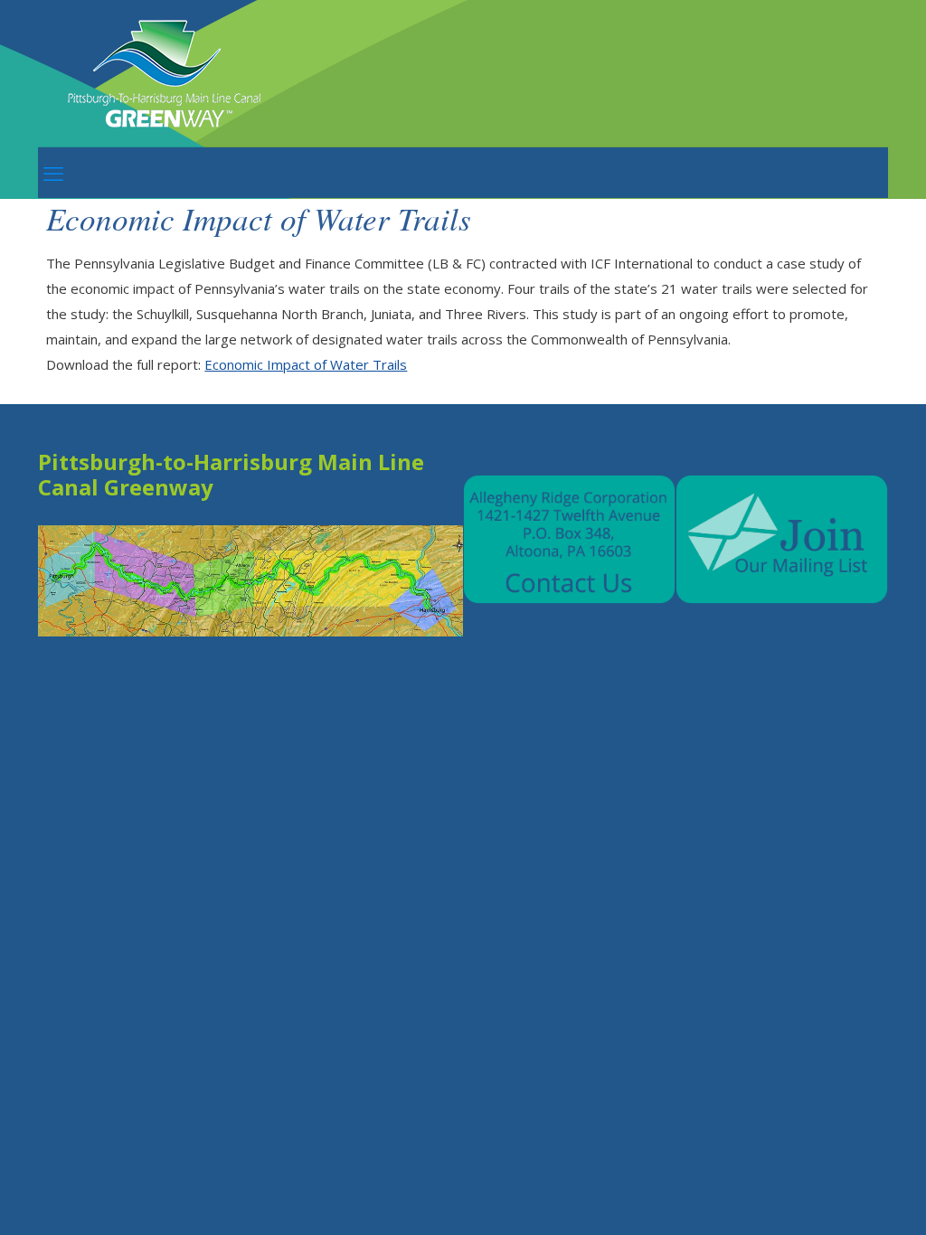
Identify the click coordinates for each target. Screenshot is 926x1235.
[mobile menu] (53, 172)
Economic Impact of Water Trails (305, 364)
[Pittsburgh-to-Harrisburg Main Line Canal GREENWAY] (167, 73)
